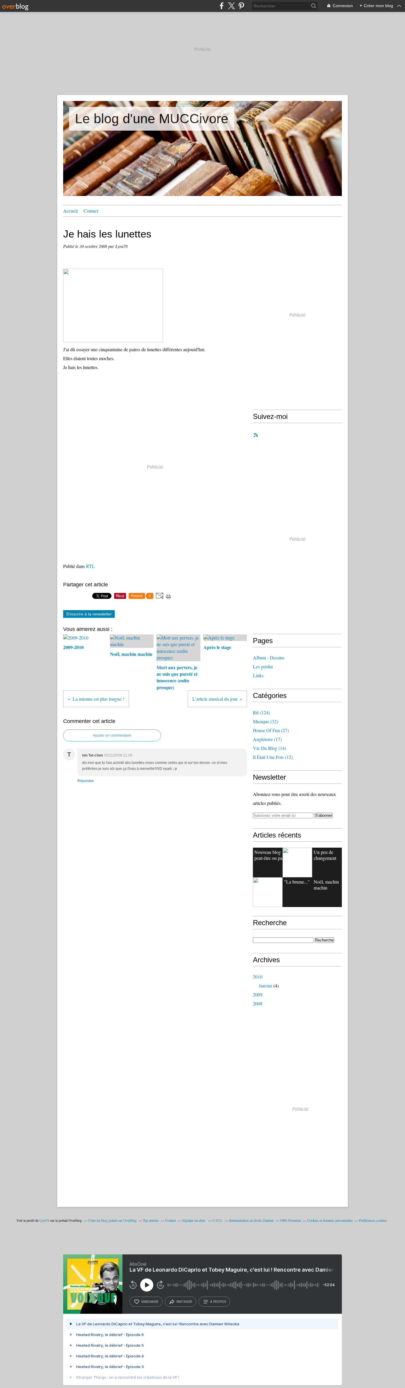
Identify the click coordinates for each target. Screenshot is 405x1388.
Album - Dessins (268, 657)
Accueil (70, 211)
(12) (273, 757)
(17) (267, 739)
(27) (271, 730)
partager (184, 1301)
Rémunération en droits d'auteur (251, 1220)
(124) (261, 712)
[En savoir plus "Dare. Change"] (297, 862)
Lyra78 (44, 1220)
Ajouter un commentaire (112, 735)
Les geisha (263, 666)
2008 (257, 1003)
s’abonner (149, 1301)
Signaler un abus (194, 1220)
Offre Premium (290, 1220)
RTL (90, 566)
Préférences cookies (373, 1220)
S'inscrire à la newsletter (89, 614)
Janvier (265, 985)
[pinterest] (241, 5)
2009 (257, 994)
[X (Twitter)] (231, 5)
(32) (265, 721)
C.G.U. (218, 1220)
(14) (269, 748)
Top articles (151, 1220)
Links (258, 675)
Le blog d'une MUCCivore (151, 118)
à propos (218, 1301)
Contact (91, 211)
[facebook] (221, 5)
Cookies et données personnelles (330, 1220)
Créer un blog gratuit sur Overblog (112, 1220)
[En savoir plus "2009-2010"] (268, 892)
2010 (257, 977)
